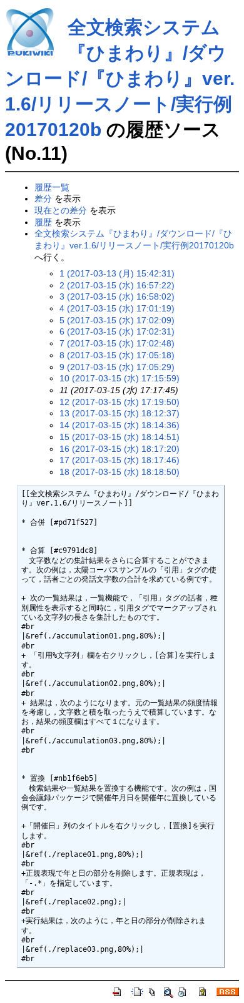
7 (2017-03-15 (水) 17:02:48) (117, 343)
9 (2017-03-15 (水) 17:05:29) (117, 367)
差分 (43, 198)
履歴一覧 (51, 187)
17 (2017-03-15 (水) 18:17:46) (119, 460)
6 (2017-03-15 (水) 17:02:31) (117, 331)
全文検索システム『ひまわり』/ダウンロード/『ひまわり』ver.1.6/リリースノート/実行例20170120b (120, 78)
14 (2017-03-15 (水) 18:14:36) (119, 425)
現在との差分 (60, 210)
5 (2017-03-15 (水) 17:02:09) (117, 320)
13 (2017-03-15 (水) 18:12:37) (119, 413)
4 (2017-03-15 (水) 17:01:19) (117, 308)
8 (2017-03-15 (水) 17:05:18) (117, 355)
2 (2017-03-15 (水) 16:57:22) (117, 285)
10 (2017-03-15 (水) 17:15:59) (119, 378)
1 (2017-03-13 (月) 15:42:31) (117, 273)
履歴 (43, 222)
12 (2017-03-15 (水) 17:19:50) (119, 402)
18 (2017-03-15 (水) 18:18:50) (119, 472)
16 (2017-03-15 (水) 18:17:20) (119, 449)
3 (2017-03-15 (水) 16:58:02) (117, 296)
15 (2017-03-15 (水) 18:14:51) (119, 437)
